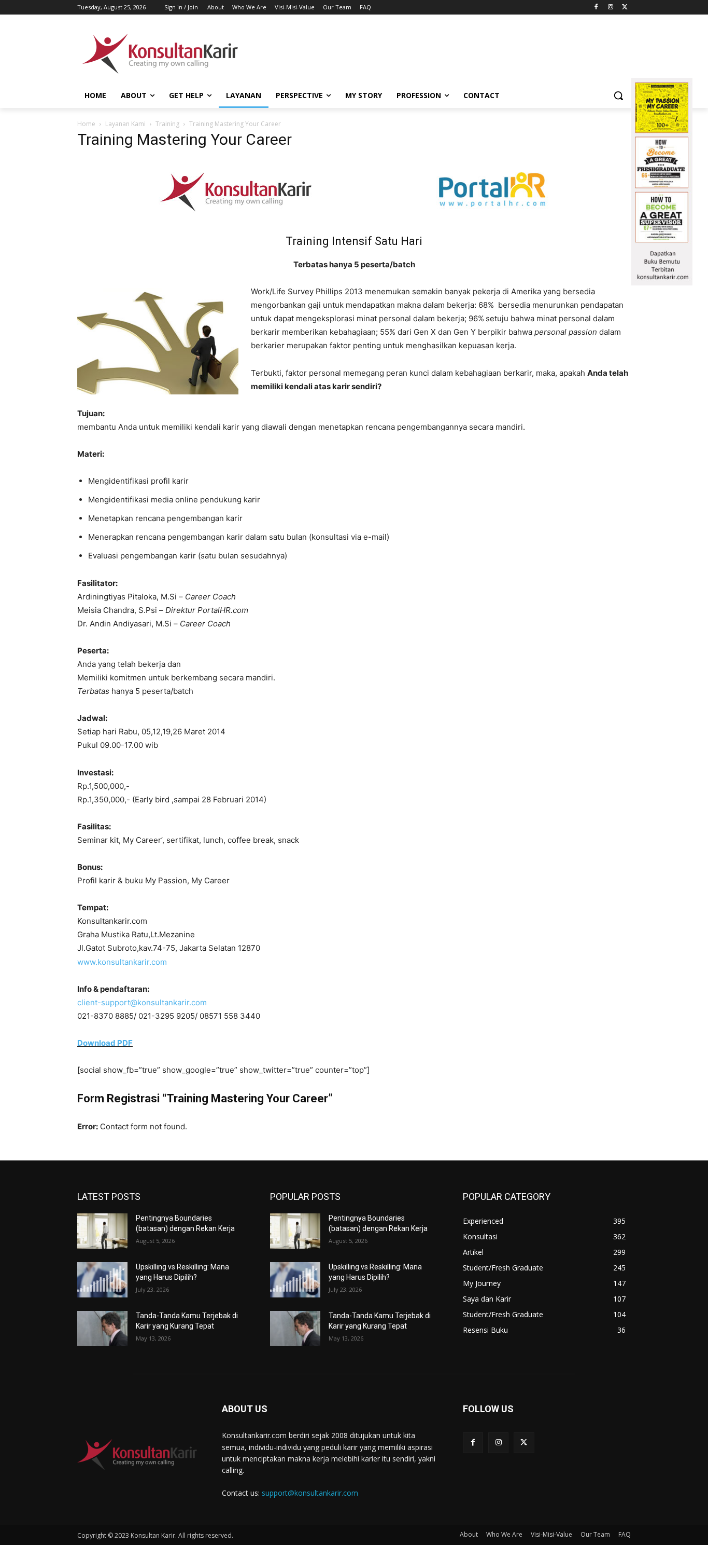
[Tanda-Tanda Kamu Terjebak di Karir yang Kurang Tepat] (102, 1328)
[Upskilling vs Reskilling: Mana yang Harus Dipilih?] (102, 1279)
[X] (625, 7)
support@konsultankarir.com (310, 1493)
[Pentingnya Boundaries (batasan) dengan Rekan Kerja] (102, 1231)
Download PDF (105, 1043)
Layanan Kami (125, 123)
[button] (618, 95)
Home (86, 123)
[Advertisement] (431, 52)
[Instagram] (610, 7)
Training (167, 123)
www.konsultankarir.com (122, 962)
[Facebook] (596, 7)
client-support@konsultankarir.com (142, 1002)
